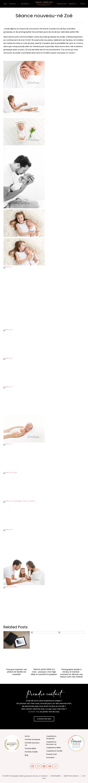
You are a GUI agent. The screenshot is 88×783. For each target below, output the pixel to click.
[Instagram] (38, 766)
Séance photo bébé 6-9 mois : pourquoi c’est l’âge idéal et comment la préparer (44, 671)
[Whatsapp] (55, 766)
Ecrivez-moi (33, 711)
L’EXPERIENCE (25, 3)
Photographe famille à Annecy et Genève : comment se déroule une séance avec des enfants (71, 673)
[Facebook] (32, 766)
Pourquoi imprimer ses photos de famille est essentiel (16, 672)
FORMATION (72, 3)
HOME (5, 3)
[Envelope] (44, 766)
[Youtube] (50, 766)
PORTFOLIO (12, 3)
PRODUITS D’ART (61, 3)
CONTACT (82, 3)
